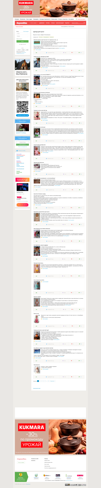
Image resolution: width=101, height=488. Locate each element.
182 (81, 140)
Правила (18, 157)
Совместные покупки (81, 19)
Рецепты (67, 23)
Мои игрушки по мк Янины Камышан (42, 228)
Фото (40, 37)
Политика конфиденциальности (50, 468)
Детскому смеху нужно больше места (22, 80)
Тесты (17, 164)
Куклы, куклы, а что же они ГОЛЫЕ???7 (42, 74)
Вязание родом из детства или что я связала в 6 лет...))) (46, 39)
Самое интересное (20, 163)
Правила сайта (47, 460)
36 (81, 174)
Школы (17, 173)
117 (80, 106)
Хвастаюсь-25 (36, 364)
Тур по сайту (19, 154)
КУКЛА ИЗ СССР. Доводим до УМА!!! (41, 56)
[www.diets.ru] (46, 476)
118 (80, 360)
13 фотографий (38, 49)
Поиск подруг (29, 19)
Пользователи (46, 37)
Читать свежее (33, 22)
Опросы (18, 165)
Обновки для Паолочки (39, 162)
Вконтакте (21, 46)
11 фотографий (38, 103)
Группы (48, 23)
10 (48, 381)
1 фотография (45, 318)
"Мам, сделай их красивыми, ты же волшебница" (44, 178)
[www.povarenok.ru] (36, 476)
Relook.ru (80, 477)
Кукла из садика (37, 296)
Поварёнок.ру (36, 477)
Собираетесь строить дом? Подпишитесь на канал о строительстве (21, 73)
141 (80, 292)
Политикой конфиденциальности (21, 53)
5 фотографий (45, 256)
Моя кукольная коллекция (39, 127)
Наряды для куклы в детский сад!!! (41, 330)
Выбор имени (54, 19)
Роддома (18, 171)
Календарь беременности (45, 19)
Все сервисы (71, 19)
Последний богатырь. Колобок (22, 199)
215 (80, 70)
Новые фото (18, 161)
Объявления (22, 19)
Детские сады (19, 172)
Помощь (18, 158)
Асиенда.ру (69, 477)
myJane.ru (58, 477)
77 (81, 158)
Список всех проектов (69, 480)
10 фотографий (45, 221)
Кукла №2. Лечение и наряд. (40, 193)
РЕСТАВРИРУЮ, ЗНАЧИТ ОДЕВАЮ (41, 245)
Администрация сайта (48, 462)
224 (80, 52)
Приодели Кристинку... (39, 263)
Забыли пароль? (19, 38)
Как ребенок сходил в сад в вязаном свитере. (43, 348)
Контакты (33, 460)
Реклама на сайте (34, 458)
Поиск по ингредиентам (22, 146)
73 (81, 309)
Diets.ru (47, 477)
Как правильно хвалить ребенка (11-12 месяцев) (21, 132)
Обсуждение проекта (20, 155)
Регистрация (26, 31)
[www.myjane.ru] (58, 476)
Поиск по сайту (21, 150)
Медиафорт (28, 484)
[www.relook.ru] (80, 476)
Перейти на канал (21, 115)
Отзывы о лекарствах (63, 19)
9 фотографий (45, 120)
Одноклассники (23, 46)
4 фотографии (38, 171)
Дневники (41, 23)
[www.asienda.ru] (69, 476)
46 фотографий (38, 341)
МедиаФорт (20, 477)
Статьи (53, 23)
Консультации (60, 23)
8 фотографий (45, 67)
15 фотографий (38, 204)
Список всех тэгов (36, 388)
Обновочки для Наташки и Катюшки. (42, 92)
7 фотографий (45, 237)
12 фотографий (45, 152)
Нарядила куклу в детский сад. (40, 110)
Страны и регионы (20, 166)
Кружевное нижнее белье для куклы (41, 211)
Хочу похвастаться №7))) (39, 280)
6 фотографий (38, 186)
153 (80, 88)
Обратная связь (47, 466)
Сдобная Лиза (20, 192)
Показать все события (22, 204)
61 (81, 326)
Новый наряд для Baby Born (40, 144)
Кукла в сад (36, 313)
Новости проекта (19, 156)
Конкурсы (17, 19)
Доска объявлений (20, 168)
